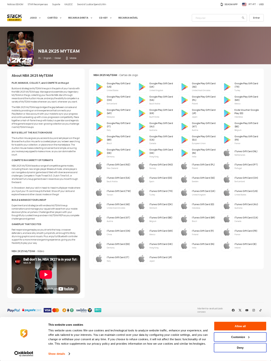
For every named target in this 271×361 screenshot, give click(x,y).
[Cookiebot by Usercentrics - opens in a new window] (24, 354)
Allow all (240, 326)
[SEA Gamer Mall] (14, 18)
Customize (238, 336)
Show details (56, 353)
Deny (240, 347)
